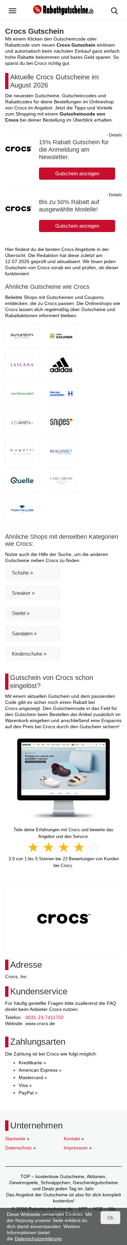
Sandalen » (24, 633)
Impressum (76, 1147)
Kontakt (72, 1138)
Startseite (15, 1138)
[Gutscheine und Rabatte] (63, 9)
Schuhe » (22, 573)
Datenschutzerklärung (38, 1238)
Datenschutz (18, 1147)
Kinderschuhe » (29, 654)
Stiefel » (20, 613)
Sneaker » (23, 593)
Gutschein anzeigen (77, 173)
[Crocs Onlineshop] (63, 778)
